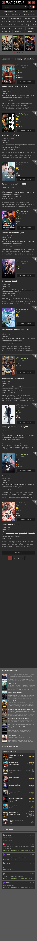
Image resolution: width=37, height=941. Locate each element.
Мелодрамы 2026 (19, 290)
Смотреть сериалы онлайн (22, 95)
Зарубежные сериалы (21, 144)
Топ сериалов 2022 (30, 18)
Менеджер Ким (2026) (10, 135)
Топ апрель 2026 (18, 28)
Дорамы (4, 18)
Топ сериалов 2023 (6, 21)
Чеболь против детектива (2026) (15, 86)
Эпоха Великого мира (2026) (13, 378)
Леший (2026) (8, 840)
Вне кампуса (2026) (10, 859)
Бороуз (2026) (8, 870)
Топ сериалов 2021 (15, 18)
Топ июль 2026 (19, 31)
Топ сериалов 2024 (18, 21)
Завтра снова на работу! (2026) (14, 184)
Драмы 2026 (18, 338)
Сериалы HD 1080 (17, 14)
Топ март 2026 (6, 28)
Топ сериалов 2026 (6, 25)
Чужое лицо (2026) (9, 281)
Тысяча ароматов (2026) (11, 524)
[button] (14, 52)
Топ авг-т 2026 (31, 31)
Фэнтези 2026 (26, 435)
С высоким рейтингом (28, 11)
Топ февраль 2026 (31, 25)
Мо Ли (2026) (7, 475)
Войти (29, 2)
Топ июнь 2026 (6, 31)
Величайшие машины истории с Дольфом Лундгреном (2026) (19, 850)
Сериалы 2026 (10, 95)
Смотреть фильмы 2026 (9, 11)
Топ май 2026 (31, 28)
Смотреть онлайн (26, 82)
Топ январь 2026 (18, 25)
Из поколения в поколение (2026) (15, 330)
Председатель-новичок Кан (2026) (15, 427)
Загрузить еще (18, 552)
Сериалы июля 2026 (20, 192)
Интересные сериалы (30, 14)
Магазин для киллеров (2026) (13, 233)
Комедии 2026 (30, 192)
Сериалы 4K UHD (5, 14)
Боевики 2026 (30, 241)
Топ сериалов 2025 (31, 21)
